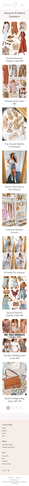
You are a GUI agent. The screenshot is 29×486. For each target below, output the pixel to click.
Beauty (4, 431)
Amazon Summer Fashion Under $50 (14, 59)
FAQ (3, 458)
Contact (5, 461)
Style (4, 428)
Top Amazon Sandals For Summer (14, 145)
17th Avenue (14, 483)
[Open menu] (25, 5)
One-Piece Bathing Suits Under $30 (15, 357)
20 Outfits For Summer (14, 272)
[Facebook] (6, 470)
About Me (5, 456)
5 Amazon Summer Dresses (14, 231)
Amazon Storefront (8, 447)
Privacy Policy (6, 464)
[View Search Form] (22, 5)
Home (4, 433)
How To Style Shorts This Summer (14, 188)
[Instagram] (3, 470)
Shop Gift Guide (7, 444)
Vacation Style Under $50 (14, 102)
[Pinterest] (8, 470)
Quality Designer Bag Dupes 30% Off (14, 399)
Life (3, 436)
